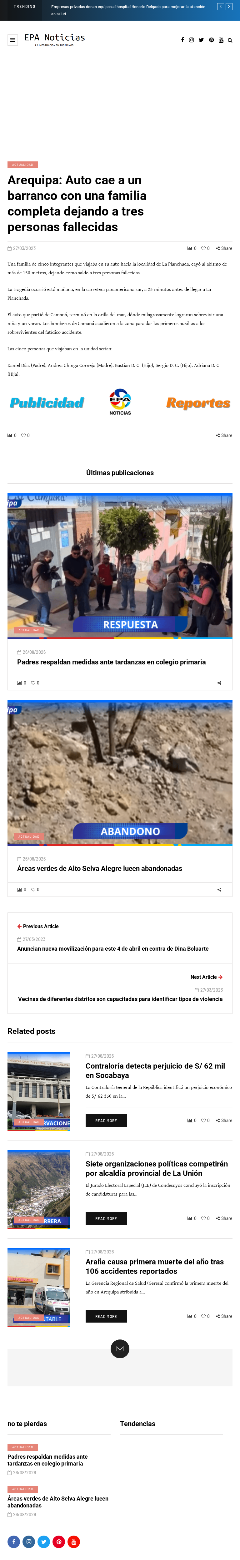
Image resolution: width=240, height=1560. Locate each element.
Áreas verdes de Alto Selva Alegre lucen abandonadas (99, 868)
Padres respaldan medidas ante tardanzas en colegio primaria (111, 662)
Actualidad (22, 164)
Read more (106, 1120)
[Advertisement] (120, 103)
